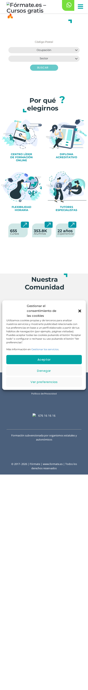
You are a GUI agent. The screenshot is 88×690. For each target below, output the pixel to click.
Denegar (44, 371)
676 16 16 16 (46, 415)
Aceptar (44, 359)
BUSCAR (43, 67)
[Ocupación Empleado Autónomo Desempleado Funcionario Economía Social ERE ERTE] (44, 50)
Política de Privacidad (44, 393)
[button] (80, 311)
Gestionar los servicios (45, 349)
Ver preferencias (44, 382)
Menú (80, 6)
